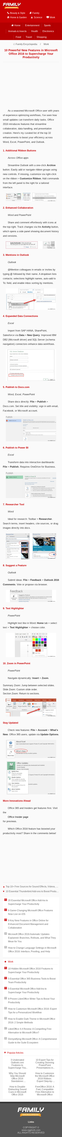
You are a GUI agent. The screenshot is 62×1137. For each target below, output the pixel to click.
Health (34, 31)
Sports (47, 25)
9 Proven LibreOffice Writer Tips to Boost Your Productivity (31, 1001)
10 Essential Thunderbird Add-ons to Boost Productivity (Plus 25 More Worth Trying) (32, 891)
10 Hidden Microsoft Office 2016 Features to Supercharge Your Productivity (30, 970)
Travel (29, 37)
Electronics (48, 31)
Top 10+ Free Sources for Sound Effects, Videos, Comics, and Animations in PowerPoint (32, 886)
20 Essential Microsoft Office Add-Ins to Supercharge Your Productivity (28, 902)
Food (18, 37)
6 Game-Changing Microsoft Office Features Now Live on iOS (30, 912)
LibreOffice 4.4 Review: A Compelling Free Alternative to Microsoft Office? (29, 1031)
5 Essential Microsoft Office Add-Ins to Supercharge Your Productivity (27, 991)
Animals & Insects (17, 31)
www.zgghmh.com (31, 1130)
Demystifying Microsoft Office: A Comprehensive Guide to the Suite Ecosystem (32, 1041)
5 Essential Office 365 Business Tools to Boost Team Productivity (32, 980)
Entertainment (32, 25)
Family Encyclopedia (26, 44)
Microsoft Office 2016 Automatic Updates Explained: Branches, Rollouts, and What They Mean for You (32, 938)
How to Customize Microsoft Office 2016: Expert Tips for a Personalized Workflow (32, 1011)
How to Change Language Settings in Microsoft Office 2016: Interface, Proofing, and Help (32, 950)
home (17, 25)
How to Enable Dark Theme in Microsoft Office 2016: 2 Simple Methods (31, 1021)
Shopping (42, 37)
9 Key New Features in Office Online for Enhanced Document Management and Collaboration (28, 924)
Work (46, 44)
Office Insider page (18, 817)
